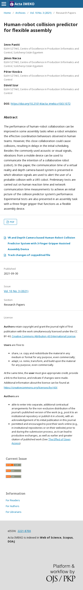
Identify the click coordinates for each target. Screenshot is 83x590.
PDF (11, 222)
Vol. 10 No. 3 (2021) (41, 13)
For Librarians (13, 512)
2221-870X (24, 531)
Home (7, 13)
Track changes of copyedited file (29, 255)
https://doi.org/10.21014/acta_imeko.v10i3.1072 (40, 103)
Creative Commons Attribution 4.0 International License (43, 336)
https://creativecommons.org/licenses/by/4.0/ (30, 387)
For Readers (13, 500)
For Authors (12, 506)
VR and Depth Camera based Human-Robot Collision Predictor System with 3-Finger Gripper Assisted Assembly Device (41, 243)
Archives (20, 13)
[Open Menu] (4, 4)
